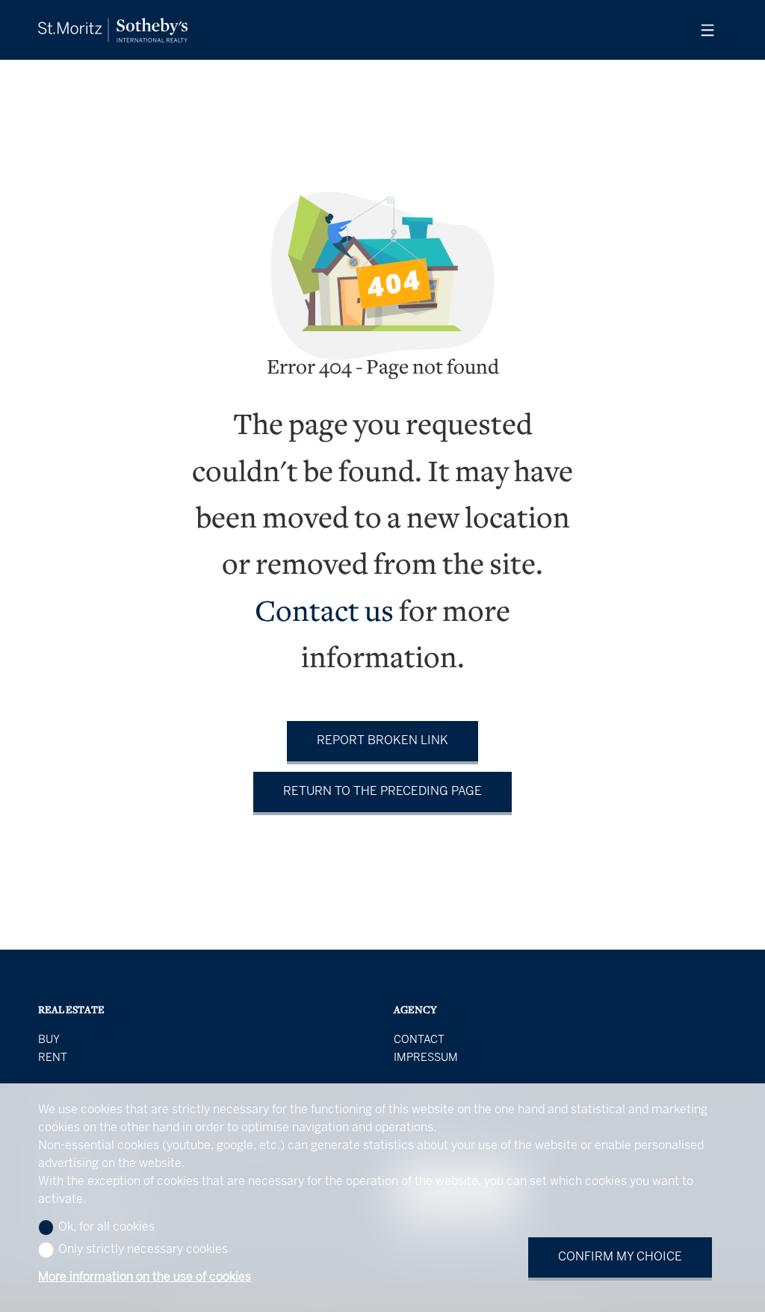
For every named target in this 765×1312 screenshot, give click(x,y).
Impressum (426, 1058)
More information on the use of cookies (144, 1277)
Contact (419, 1040)
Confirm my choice (620, 1257)
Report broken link (382, 740)
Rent (52, 1058)
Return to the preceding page (382, 791)
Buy (49, 1040)
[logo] (113, 30)
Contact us (324, 613)
